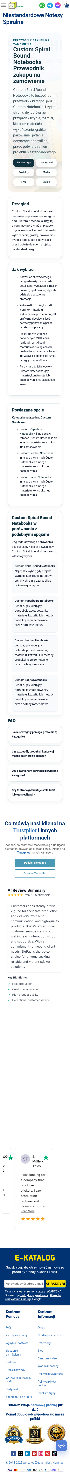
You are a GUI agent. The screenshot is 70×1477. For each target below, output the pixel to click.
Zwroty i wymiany (16, 1335)
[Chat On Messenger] (58, 5)
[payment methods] (35, 1470)
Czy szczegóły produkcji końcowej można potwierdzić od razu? (33, 754)
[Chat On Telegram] (50, 5)
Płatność (11, 1362)
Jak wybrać (46, 162)
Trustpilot (25, 830)
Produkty (24, 172)
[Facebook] (13, 1453)
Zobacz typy (24, 162)
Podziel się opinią (35, 862)
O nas (41, 1327)
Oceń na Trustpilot (35, 873)
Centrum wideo (47, 1358)
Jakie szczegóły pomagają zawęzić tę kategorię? (34, 734)
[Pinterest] (47, 1453)
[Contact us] (61, 1445)
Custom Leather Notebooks (36, 453)
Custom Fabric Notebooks (35, 477)
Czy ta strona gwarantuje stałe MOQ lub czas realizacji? (33, 792)
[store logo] (22, 5)
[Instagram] (40, 1453)
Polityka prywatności (34, 1295)
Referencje (45, 1343)
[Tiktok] (54, 1453)
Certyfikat (12, 1389)
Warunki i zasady (48, 1366)
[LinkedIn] (27, 1453)
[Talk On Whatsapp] (42, 5)
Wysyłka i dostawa (17, 1343)
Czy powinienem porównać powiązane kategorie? (35, 773)
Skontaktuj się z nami (19, 1396)
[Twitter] (20, 1453)
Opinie (46, 181)
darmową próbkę (44, 1405)
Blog (40, 1350)
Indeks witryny (46, 1393)
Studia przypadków (50, 1335)
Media (46, 172)
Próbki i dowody (15, 1370)
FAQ (23, 181)
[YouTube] (34, 1453)
